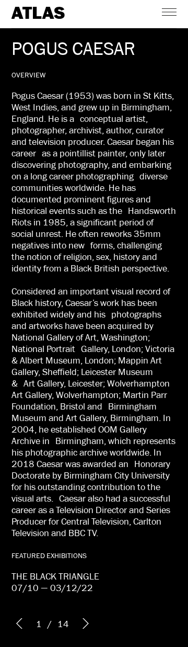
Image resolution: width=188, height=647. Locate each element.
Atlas (38, 13)
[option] (94, 323)
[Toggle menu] (169, 12)
